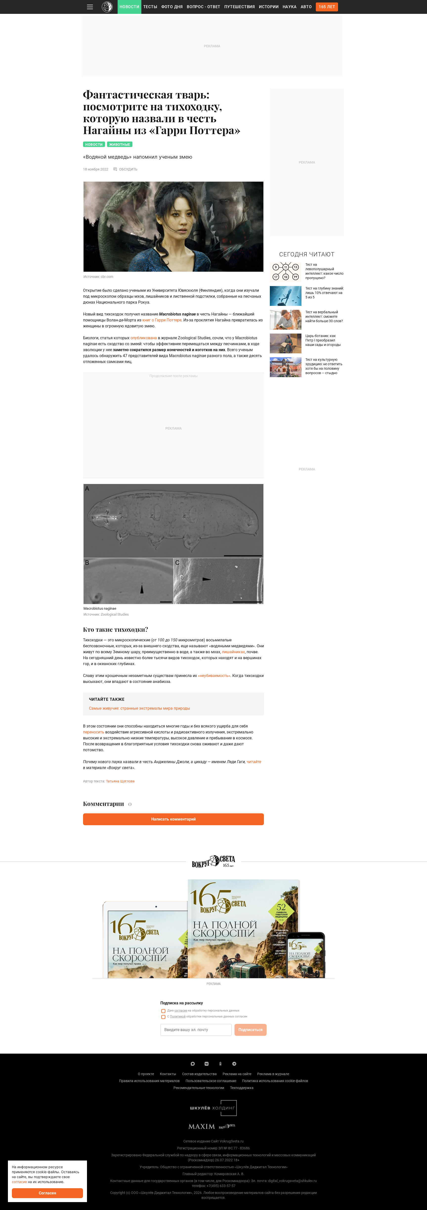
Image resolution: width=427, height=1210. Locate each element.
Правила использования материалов (149, 1081)
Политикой (178, 1016)
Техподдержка (242, 1088)
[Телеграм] (234, 1063)
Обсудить (128, 169)
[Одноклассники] (220, 1063)
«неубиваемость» (214, 675)
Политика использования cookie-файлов (275, 1081)
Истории (269, 6)
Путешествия (239, 6)
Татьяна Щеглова (120, 781)
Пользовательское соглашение (211, 1081)
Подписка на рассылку (181, 1003)
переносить (93, 732)
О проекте (146, 1074)
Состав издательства (199, 1074)
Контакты (168, 1074)
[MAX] (193, 1063)
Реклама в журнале (273, 1074)
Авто (306, 6)
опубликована (143, 338)
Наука (290, 6)
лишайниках (233, 652)
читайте (254, 761)
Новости (129, 6)
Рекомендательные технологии (198, 1088)
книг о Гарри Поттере (161, 320)
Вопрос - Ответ (203, 6)
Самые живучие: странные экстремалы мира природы (139, 708)
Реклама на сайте (237, 1074)
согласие (180, 1010)
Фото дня (172, 6)
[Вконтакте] (207, 1063)
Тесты (150, 6)
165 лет (327, 6)
